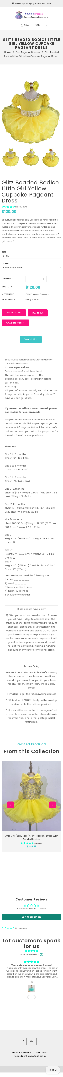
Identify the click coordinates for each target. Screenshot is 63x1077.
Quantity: (7, 278)
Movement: (8, 294)
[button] (8, 206)
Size (4, 252)
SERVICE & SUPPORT (22, 1052)
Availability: (9, 299)
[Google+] (31, 1041)
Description (30, 339)
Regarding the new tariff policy (30, 1055)
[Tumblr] (40, 1041)
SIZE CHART (42, 1052)
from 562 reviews (30, 954)
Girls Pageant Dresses (28, 52)
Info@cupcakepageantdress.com (33, 3)
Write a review (31, 917)
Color (5, 263)
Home (7, 52)
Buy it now (37, 312)
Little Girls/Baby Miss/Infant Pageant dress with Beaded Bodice (31, 837)
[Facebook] (23, 1041)
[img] (32, 951)
